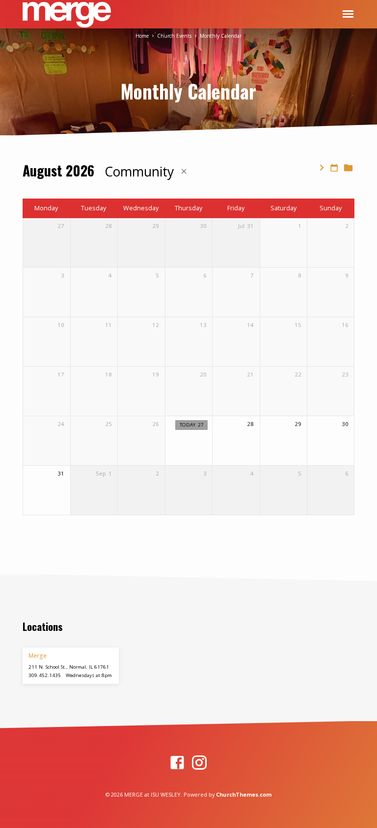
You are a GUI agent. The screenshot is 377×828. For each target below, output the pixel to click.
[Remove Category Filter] (184, 171)
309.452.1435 (44, 675)
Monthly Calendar (221, 35)
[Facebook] (177, 763)
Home (142, 35)
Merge (37, 656)
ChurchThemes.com (243, 794)
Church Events (174, 35)
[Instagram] (199, 763)
